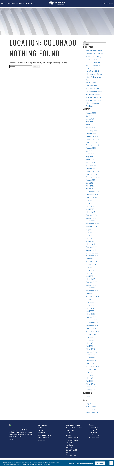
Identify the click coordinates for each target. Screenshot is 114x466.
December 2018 (92, 358)
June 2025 (90, 154)
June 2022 (90, 235)
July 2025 (89, 151)
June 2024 (90, 183)
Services (40, 430)
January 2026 (91, 133)
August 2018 (91, 369)
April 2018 (90, 381)
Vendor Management (44, 437)
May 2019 (89, 343)
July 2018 (89, 372)
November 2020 (92, 291)
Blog (88, 397)
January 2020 (91, 320)
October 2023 (91, 198)
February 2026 (91, 131)
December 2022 (92, 221)
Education (69, 447)
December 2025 (92, 136)
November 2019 (92, 326)
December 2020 (92, 288)
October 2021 (91, 259)
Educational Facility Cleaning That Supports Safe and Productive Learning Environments (94, 62)
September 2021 (92, 262)
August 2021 (91, 265)
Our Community (94, 435)
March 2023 (90, 212)
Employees (103, 3)
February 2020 (92, 317)
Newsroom (41, 440)
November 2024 (92, 171)
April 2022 (90, 241)
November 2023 (92, 195)
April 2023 (90, 209)
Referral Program (94, 437)
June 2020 (90, 305)
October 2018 (91, 364)
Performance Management (24, 3)
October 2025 (91, 142)
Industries (10, 3)
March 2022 (90, 244)
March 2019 (90, 349)
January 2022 (91, 250)
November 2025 (92, 139)
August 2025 (91, 148)
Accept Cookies (100, 463)
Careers (110, 3)
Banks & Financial (71, 450)
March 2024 (90, 189)
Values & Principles (43, 432)
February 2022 (91, 247)
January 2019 (91, 355)
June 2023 (90, 203)
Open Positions (93, 427)
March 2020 (90, 314)
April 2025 (90, 160)
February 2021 (91, 282)
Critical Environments (72, 437)
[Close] (111, 463)
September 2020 (92, 297)
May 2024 (90, 186)
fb (10, 439)
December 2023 (92, 192)
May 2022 (90, 238)
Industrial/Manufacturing (74, 427)
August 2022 (91, 230)
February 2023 (91, 215)
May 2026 (90, 122)
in (12, 439)
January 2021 (91, 285)
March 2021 (90, 279)
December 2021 (92, 253)
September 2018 (92, 366)
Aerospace (69, 452)
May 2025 (90, 157)
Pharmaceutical (71, 455)
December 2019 (92, 323)
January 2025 (91, 168)
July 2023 (89, 200)
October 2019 (91, 329)
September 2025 (92, 145)
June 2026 (90, 119)
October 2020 (91, 294)
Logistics (68, 435)
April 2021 (90, 276)
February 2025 (91, 166)
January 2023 (91, 218)
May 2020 (90, 308)
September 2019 (92, 332)
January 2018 (91, 390)
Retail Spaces (70, 430)
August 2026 (91, 113)
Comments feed (92, 409)
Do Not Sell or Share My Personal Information (81, 463)
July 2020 (90, 302)
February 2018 (91, 387)
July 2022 (89, 232)
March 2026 (90, 128)
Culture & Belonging (44, 435)
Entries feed (91, 407)
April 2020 (90, 311)
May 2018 (89, 378)
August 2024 (91, 180)
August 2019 (91, 334)
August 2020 (91, 299)
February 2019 (91, 352)
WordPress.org (92, 412)
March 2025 (90, 163)
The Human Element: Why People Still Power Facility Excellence (95, 91)
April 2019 (90, 346)
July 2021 (89, 267)
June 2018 (90, 375)
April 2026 (90, 125)
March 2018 (90, 384)
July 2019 (89, 337)
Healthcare (69, 445)
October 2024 (91, 174)
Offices (68, 432)
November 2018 (92, 361)
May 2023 (90, 206)
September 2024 (92, 177)
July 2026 (89, 116)
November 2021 (92, 256)
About (3, 3)
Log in (88, 404)
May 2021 (89, 273)
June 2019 (90, 340)
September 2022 (92, 227)
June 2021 (90, 270)
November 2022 (92, 224)
